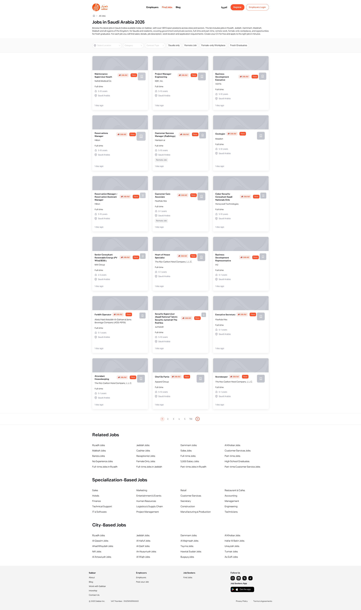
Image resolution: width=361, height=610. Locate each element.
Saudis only (174, 45)
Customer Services (190, 496)
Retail (183, 490)
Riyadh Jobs (98, 445)
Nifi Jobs (96, 551)
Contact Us (94, 595)
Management (232, 501)
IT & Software (99, 512)
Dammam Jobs (188, 445)
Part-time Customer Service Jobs (242, 467)
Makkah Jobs (99, 451)
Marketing (141, 490)
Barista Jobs (98, 456)
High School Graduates (237, 461)
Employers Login (257, 7)
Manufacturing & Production (195, 512)
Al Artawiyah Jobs (101, 557)
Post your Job (142, 581)
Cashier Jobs (143, 451)
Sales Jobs (186, 451)
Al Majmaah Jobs (189, 541)
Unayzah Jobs (232, 546)
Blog (178, 7)
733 (190, 419)
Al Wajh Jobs (143, 557)
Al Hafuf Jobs (143, 541)
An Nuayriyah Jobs (146, 551)
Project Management (147, 512)
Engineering (231, 506)
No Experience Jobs (102, 461)
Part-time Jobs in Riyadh (193, 467)
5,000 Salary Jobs (189, 461)
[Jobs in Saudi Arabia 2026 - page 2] (197, 419)
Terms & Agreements (262, 601)
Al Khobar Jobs (232, 445)
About (92, 577)
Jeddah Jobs (142, 445)
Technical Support (102, 506)
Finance (96, 501)
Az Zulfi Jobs (231, 557)
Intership (93, 590)
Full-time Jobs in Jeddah (149, 467)
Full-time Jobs (188, 456)
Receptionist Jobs (145, 456)
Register (237, 7)
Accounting (231, 496)
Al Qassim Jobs (100, 541)
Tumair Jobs (231, 551)
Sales (95, 490)
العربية (224, 7)
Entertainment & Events (148, 496)
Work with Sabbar (97, 586)
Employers (152, 7)
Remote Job (190, 45)
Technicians (231, 512)
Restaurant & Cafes (235, 490)
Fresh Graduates (238, 45)
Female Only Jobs (145, 461)
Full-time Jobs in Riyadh (104, 467)
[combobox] (109, 45)
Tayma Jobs (186, 546)
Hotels (95, 496)
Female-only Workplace (213, 45)
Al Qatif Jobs (143, 546)
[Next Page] (197, 419)
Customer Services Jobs (238, 451)
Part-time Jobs (232, 456)
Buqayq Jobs (187, 557)
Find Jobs (167, 7)
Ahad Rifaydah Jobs (102, 546)
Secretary (185, 501)
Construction (187, 506)
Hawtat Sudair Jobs (190, 551)
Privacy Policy (242, 601)
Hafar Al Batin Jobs (234, 541)
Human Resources (146, 501)
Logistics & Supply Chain (149, 506)
